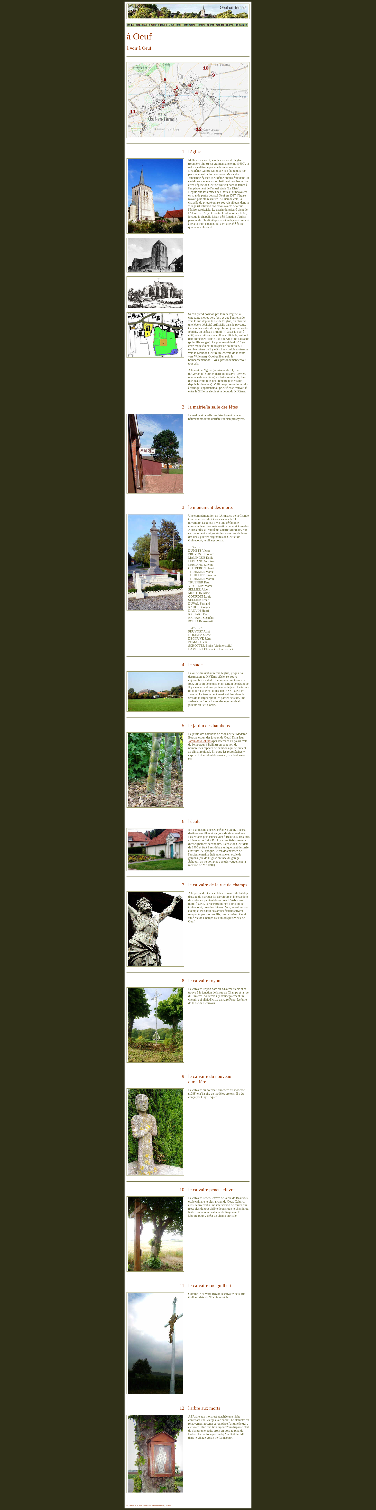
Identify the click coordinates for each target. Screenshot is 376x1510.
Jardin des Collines (200, 741)
